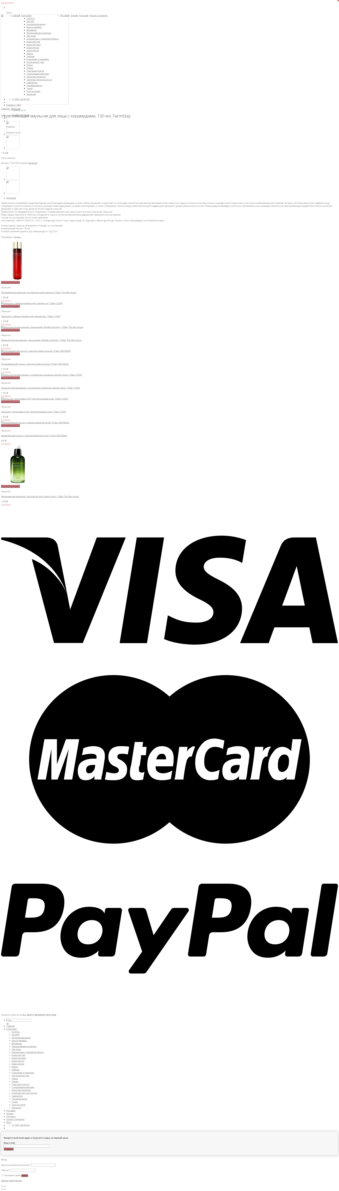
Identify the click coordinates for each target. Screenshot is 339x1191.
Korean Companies (15, 1119)
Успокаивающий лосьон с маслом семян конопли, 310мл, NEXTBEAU (35, 364)
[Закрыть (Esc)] (2, 1186)
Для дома (16, 1049)
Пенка (15, 1078)
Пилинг (15, 1081)
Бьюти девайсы (19, 1040)
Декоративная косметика (24, 1046)
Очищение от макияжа (23, 1072)
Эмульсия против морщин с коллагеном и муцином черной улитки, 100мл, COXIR (40, 387)
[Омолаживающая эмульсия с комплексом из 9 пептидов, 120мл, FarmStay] (13, 147)
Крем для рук (18, 1063)
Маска (15, 1066)
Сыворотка (17, 1096)
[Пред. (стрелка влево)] (2, 1189)
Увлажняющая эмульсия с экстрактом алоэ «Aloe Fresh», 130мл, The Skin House (40, 496)
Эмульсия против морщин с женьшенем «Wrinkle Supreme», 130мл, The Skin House (41, 340)
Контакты (11, 1116)
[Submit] (7, 1023)
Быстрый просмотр (10, 282)
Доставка (10, 1110)
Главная (5, 108)
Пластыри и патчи (20, 1084)
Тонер (15, 1101)
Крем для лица (19, 1058)
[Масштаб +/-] (5, 1186)
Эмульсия (15, 108)
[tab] (172, 198)
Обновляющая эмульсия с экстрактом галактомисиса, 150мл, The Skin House (38, 292)
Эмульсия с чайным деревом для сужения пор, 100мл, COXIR (30, 316)
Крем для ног (18, 1061)
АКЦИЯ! (15, 1034)
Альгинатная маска (21, 1037)
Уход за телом (18, 1104)
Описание (11, 198)
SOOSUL (16, 1031)
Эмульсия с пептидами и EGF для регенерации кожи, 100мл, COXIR (33, 411)
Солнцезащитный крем (23, 1087)
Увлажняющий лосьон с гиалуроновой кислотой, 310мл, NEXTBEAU (34, 435)
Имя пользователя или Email (16, 1165)
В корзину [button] (6, 300)
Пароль (5, 1170)
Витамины (17, 1043)
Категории (11, 1028)
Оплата (10, 1113)
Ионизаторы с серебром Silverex (28, 1052)
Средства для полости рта (24, 1093)
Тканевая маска (19, 1098)
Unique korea (7, 2)
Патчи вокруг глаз (20, 1075)
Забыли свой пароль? (11, 1180)
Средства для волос (21, 1090)
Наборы (16, 1069)
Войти (24, 1176)
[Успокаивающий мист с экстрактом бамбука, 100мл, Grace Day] (13, 134)
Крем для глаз (18, 1055)
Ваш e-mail (9, 1142)
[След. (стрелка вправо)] (5, 1189)
